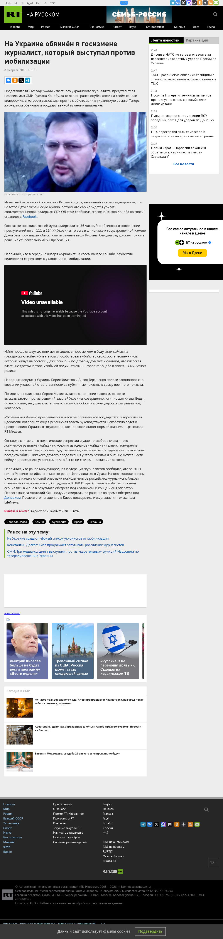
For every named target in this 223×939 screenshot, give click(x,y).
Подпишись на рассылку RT (216, 2)
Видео (211, 26)
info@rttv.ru (23, 899)
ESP (38, 3)
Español (108, 823)
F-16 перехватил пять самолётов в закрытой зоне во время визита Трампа (182, 133)
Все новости (183, 163)
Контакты (59, 823)
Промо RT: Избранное (68, 813)
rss (210, 2)
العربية (30, 3)
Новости (14, 26)
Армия (39, 522)
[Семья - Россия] (139, 14)
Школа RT (109, 861)
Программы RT (63, 818)
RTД (124, 3)
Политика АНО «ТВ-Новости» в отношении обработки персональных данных (68, 903)
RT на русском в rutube (194, 2)
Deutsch (108, 809)
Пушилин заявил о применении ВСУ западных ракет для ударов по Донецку (182, 117)
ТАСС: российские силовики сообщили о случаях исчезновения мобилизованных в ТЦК (183, 79)
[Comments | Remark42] (75, 590)
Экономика (97, 26)
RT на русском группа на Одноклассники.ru (199, 2)
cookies (123, 931)
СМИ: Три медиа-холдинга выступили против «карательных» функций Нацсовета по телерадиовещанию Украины (73, 553)
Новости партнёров (66, 837)
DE (15, 3)
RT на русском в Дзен (205, 2)
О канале (59, 809)
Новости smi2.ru (12, 613)
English (107, 804)
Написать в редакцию (68, 832)
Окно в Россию (113, 856)
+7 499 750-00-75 (167, 895)
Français (108, 814)
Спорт (117, 26)
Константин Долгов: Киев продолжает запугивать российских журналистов (65, 544)
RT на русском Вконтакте (178, 2)
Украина (95, 522)
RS (45, 3)
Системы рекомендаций (70, 842)
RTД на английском (116, 842)
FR (22, 3)
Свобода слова (17, 522)
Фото (196, 26)
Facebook (29, 216)
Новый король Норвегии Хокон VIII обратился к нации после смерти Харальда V (178, 152)
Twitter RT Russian (183, 2)
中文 (52, 3)
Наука (133, 26)
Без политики (155, 26)
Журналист (58, 522)
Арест (78, 522)
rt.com (43, 891)
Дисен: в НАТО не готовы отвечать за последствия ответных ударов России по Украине (183, 58)
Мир (31, 26)
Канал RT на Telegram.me (172, 2)
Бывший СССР (69, 26)
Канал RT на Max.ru (188, 2)
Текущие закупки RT (67, 828)
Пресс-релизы (63, 804)
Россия (45, 26)
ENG (8, 3)
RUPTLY (108, 851)
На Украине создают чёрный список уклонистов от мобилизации (58, 538)
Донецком (12, 497)
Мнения (179, 26)
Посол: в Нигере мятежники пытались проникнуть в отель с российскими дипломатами (181, 99)
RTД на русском (114, 846)
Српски (108, 828)
